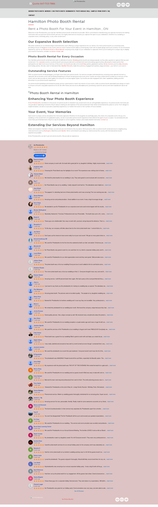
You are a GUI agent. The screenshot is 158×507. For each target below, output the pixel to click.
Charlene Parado (39, 268)
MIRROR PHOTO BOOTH (36, 11)
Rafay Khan (37, 296)
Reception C (37, 224)
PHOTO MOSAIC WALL (83, 11)
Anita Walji (37, 361)
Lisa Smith (37, 463)
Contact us (104, 120)
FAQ (109, 11)
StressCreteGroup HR (40, 239)
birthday (83, 64)
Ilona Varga (37, 203)
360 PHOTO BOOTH (58, 11)
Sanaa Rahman (38, 195)
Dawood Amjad (38, 159)
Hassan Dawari (38, 275)
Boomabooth (60, 49)
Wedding (75, 60)
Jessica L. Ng (38, 398)
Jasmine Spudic (39, 325)
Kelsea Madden (38, 390)
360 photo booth (48, 49)
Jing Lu (36, 282)
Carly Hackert (38, 376)
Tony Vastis (37, 383)
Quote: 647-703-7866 (43, 3)
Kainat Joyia (38, 455)
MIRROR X (48, 11)
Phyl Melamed (38, 289)
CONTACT (32, 15)
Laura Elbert (37, 253)
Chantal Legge (38, 484)
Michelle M (37, 246)
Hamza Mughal (38, 477)
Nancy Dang (37, 369)
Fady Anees (37, 333)
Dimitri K (36, 217)
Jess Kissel (37, 188)
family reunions (108, 64)
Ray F (35, 181)
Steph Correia (38, 434)
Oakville (63, 131)
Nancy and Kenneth (40, 405)
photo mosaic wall (57, 51)
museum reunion (39, 347)
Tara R (36, 412)
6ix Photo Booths (67, 499)
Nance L (36, 304)
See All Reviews (79, 491)
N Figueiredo (38, 354)
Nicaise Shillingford (40, 210)
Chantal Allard (38, 174)
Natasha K (37, 448)
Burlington (47, 131)
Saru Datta (37, 318)
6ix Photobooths (35, 103)
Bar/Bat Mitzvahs (67, 66)
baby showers (123, 64)
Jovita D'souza (38, 311)
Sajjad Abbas (38, 340)
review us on (38, 155)
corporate (42, 62)
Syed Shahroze (38, 470)
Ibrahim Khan (38, 441)
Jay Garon (37, 232)
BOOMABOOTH (70, 11)
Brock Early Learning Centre (42, 426)
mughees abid (38, 167)
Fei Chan (36, 419)
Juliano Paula (38, 260)
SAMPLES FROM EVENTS (99, 11)
